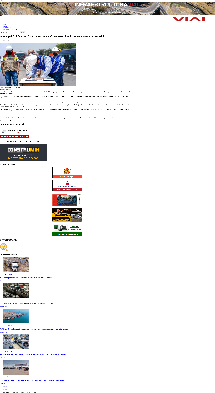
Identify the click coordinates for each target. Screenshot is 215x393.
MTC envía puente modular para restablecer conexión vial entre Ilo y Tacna (26, 278)
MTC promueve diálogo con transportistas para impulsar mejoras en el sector (26, 303)
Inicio (4, 24)
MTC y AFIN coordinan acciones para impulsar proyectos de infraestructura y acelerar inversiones (34, 329)
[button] (4, 15)
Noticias (5, 26)
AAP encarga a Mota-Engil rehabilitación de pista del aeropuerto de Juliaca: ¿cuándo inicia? (32, 380)
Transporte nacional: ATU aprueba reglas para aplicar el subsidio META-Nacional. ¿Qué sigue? (33, 354)
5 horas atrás (3, 281)
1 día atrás (2, 358)
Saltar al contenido (5, 0)
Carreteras (9, 274)
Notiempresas (7, 27)
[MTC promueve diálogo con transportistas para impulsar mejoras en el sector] (16, 297)
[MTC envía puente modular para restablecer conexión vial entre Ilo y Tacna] (16, 271)
